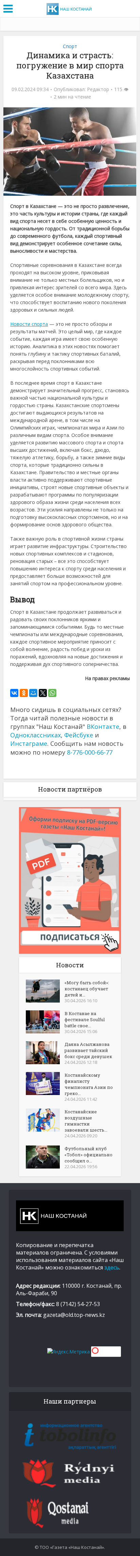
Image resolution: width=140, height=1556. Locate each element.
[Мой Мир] (33, 693)
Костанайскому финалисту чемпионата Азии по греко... (89, 1084)
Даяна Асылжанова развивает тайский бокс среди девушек (88, 1050)
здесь (111, 1267)
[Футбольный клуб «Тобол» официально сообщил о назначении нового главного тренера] (45, 1157)
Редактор (98, 89)
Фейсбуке (78, 735)
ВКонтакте (103, 726)
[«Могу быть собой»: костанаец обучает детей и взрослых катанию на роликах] (45, 991)
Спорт (70, 46)
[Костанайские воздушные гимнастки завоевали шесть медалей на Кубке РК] (45, 1120)
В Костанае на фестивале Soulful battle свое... (85, 1019)
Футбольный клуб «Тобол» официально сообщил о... (88, 1154)
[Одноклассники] (24, 693)
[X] (43, 693)
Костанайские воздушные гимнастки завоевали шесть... (86, 1121)
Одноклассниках (35, 735)
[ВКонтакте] (14, 693)
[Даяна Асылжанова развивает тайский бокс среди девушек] (45, 1052)
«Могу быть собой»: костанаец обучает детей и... (87, 989)
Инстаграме (28, 743)
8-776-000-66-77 (89, 752)
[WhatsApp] (52, 693)
